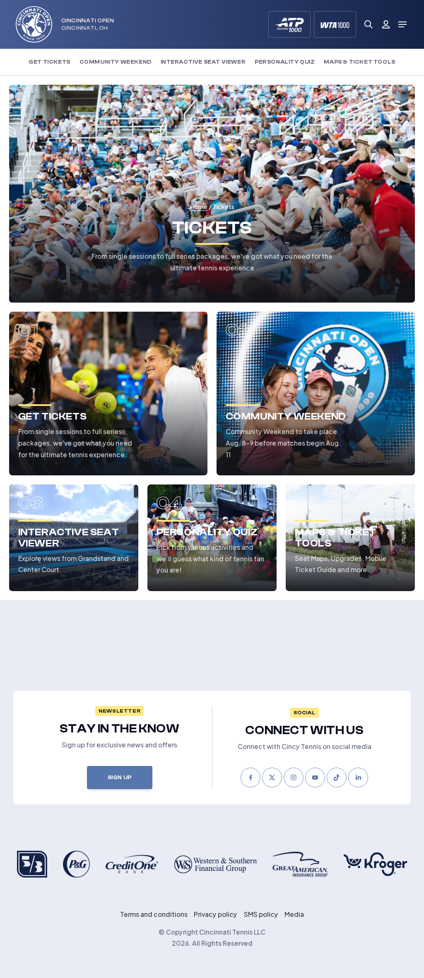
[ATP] (289, 24)
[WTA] (335, 24)
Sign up (120, 777)
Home (198, 206)
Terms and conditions (154, 913)
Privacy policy (215, 913)
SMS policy (261, 913)
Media (294, 913)
